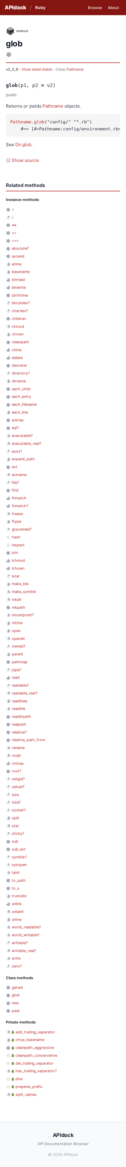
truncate (19, 896)
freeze (17, 514)
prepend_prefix (29, 1086)
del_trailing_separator (35, 1063)
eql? (15, 428)
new (15, 1003)
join (15, 552)
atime (16, 264)
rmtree (17, 763)
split (15, 818)
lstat (16, 576)
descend (19, 365)
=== (15, 240)
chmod (18, 326)
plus (19, 1079)
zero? (16, 966)
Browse (95, 7)
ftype (16, 521)
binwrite (19, 287)
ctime (16, 350)
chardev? (20, 311)
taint (16, 872)
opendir (18, 638)
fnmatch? (20, 506)
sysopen (19, 864)
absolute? (20, 248)
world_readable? (26, 927)
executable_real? (26, 443)
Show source (25, 160)
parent (17, 654)
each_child (21, 389)
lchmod (18, 560)
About (113, 7)
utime (16, 919)
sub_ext (18, 849)
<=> (14, 225)
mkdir (17, 599)
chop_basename (30, 1039)
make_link (20, 584)
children (19, 318)
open (16, 631)
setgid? (18, 779)
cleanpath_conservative (36, 1055)
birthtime (20, 295)
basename (21, 272)
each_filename (24, 404)
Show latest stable (37, 69)
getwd (17, 987)
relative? (19, 732)
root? (16, 771)
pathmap (20, 662)
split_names (26, 1094)
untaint (18, 911)
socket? (18, 810)
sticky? (18, 833)
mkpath (18, 607)
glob (39, 122)
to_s (15, 888)
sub (15, 841)
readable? (20, 685)
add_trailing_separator (35, 1032)
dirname (19, 381)
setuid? (18, 787)
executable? (22, 435)
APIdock (15, 7)
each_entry (21, 396)
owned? (18, 646)
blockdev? (21, 303)
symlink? (19, 857)
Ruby (40, 7)
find (15, 490)
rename (18, 748)
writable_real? (24, 951)
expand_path (23, 459)
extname (19, 475)
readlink (18, 708)
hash (16, 537)
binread (18, 279)
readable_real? (24, 693)
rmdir (16, 755)
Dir (18, 144)
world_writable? (25, 935)
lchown (18, 568)
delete (17, 358)
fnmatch (19, 498)
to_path (19, 880)
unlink (17, 904)
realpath (19, 724)
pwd (15, 1011)
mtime (17, 623)
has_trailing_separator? (36, 1071)
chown (17, 334)
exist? (17, 451)
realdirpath (21, 716)
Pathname (75, 69)
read (16, 677)
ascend (18, 256)
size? (16, 802)
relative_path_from (28, 740)
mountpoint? (23, 615)
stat (15, 826)
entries (18, 420)
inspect (18, 545)
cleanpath (20, 342)
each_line (20, 412)
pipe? (16, 670)
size (15, 794)
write (16, 958)
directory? (21, 373)
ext (14, 467)
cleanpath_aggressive (35, 1047)
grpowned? (21, 529)
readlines (20, 701)
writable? (20, 943)
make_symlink (24, 591)
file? (15, 482)
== (14, 233)
